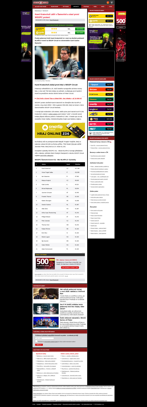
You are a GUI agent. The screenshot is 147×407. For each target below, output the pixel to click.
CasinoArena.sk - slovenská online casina (71, 375)
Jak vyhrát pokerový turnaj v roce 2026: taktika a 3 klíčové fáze (72, 291)
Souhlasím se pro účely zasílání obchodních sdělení (56, 341)
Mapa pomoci (77, 400)
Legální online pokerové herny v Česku (100, 194)
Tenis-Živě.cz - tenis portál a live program (46, 366)
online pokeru (53, 114)
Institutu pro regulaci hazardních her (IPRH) (66, 388)
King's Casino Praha (95, 218)
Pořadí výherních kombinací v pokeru (99, 169)
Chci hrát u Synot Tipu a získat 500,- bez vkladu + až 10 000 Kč (59, 98)
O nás (33, 404)
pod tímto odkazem (46, 155)
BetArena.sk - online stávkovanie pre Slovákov (47, 373)
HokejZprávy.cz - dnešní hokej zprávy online (47, 363)
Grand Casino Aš (95, 220)
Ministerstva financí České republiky (94, 386)
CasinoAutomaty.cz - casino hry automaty (71, 366)
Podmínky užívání (57, 404)
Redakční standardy (47, 404)
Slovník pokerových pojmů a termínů (99, 179)
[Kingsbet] (100, 49)
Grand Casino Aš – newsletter (98, 223)
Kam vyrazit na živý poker (97, 210)
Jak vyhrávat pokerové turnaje (98, 174)
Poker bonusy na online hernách (98, 200)
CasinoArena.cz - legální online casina (71, 358)
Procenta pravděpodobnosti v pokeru (99, 171)
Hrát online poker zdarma (97, 197)
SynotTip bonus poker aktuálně (98, 156)
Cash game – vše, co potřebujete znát (99, 176)
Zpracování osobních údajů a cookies (71, 404)
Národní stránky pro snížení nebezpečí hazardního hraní (94, 400)
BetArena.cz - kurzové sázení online (45, 356)
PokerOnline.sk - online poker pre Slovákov (72, 378)
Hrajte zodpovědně (38, 274)
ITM (72, 144)
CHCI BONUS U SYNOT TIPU (70, 267)
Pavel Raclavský (54, 20)
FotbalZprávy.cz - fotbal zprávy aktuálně (46, 361)
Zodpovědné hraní (95, 388)
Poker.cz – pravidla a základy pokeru (70, 356)
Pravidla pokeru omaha (96, 184)
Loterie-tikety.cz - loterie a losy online (70, 363)
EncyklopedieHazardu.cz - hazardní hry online (72, 361)
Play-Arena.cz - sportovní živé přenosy (70, 368)
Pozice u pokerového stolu (97, 181)
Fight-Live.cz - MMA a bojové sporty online (46, 358)
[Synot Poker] (121, 61)
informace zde (63, 395)
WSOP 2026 (94, 225)
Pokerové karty (94, 213)
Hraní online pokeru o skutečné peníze (100, 202)
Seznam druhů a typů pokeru (97, 187)
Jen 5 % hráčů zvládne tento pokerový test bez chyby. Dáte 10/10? (72, 307)
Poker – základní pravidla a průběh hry (100, 166)
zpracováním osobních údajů (51, 341)
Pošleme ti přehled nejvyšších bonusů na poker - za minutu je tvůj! (56, 335)
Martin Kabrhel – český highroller (98, 233)
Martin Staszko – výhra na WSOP (98, 230)
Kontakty (39, 404)
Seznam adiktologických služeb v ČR (65, 400)
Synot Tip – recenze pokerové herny (99, 145)
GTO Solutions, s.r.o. (99, 404)
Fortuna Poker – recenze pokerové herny (100, 148)
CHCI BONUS (80, 29)
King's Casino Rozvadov (96, 215)
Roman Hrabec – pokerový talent (98, 228)
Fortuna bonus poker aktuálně (98, 158)
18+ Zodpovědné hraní (87, 404)
